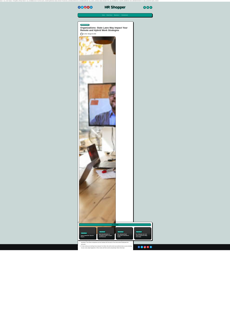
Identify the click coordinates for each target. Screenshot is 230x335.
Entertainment (125, 15)
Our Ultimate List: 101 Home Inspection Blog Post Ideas (141, 235)
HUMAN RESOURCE (85, 24)
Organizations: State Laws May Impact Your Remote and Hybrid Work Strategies (104, 29)
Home (103, 15)
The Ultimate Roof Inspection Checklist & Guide (123, 235)
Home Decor (109, 15)
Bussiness (116, 15)
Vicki (86, 33)
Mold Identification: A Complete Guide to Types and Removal (105, 235)
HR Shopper (115, 7)
